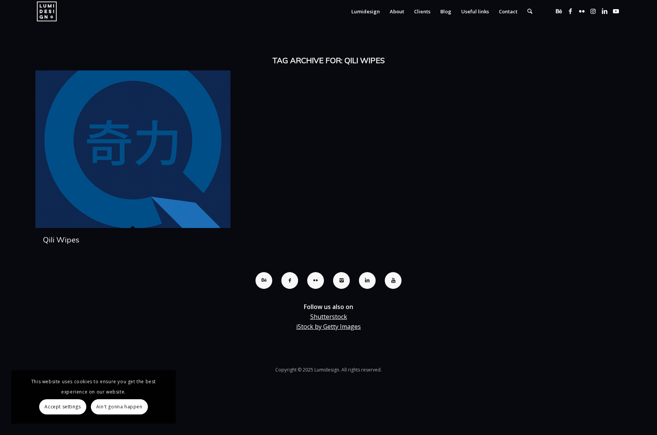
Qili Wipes (61, 239)
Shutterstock (328, 316)
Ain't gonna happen (119, 406)
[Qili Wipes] (132, 149)
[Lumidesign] (46, 11)
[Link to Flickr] (581, 11)
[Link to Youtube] (616, 11)
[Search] (529, 11)
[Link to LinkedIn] (604, 11)
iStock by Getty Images (328, 326)
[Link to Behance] (559, 11)
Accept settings (62, 406)
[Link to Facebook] (570, 11)
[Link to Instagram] (593, 11)
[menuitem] (365, 11)
